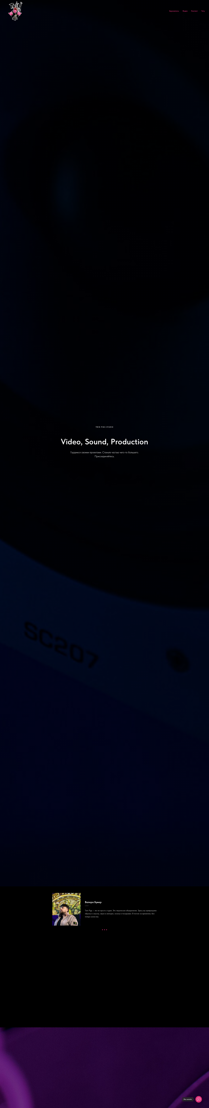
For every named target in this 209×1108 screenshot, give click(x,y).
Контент (194, 11)
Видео (185, 11)
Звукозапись (174, 11)
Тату (203, 11)
